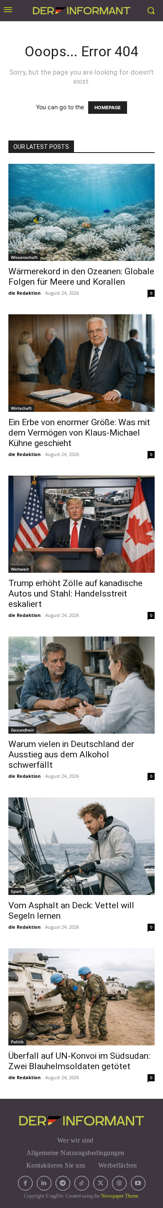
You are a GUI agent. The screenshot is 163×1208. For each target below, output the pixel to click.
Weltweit (20, 569)
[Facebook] (25, 1183)
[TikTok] (81, 1183)
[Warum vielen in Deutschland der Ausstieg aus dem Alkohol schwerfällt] (81, 685)
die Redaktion (24, 293)
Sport (16, 891)
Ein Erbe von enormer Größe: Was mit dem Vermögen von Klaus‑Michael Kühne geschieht (79, 432)
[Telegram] (63, 1183)
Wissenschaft (24, 257)
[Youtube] (138, 1183)
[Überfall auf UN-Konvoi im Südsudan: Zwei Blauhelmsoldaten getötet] (81, 996)
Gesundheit (22, 730)
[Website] (119, 1183)
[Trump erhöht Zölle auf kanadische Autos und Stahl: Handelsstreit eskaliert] (81, 524)
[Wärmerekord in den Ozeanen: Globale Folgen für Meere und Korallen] (81, 212)
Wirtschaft (21, 408)
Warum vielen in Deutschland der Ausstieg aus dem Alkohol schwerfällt (71, 754)
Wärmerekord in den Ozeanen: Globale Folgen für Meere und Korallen (81, 276)
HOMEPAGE (107, 107)
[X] (100, 1183)
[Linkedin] (44, 1183)
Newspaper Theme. (120, 1196)
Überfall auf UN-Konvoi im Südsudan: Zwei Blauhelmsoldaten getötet (79, 1061)
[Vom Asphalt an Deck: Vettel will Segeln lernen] (81, 846)
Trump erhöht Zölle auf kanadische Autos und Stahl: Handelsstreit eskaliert (75, 593)
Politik (17, 1042)
